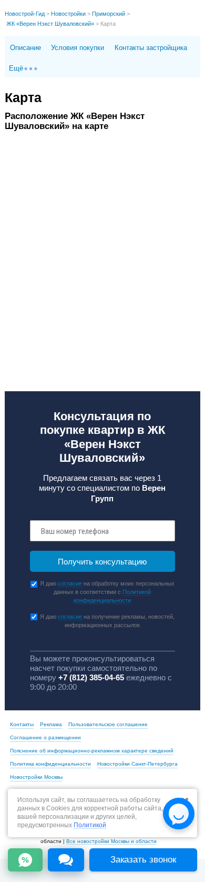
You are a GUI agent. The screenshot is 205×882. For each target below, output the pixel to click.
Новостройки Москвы (36, 777)
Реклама (51, 724)
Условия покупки (77, 48)
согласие (70, 583)
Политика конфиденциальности (50, 764)
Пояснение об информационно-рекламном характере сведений (91, 751)
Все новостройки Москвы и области (111, 841)
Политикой (90, 825)
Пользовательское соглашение (108, 724)
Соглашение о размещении (45, 737)
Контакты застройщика (151, 48)
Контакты (22, 724)
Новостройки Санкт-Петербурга (137, 764)
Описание (25, 48)
